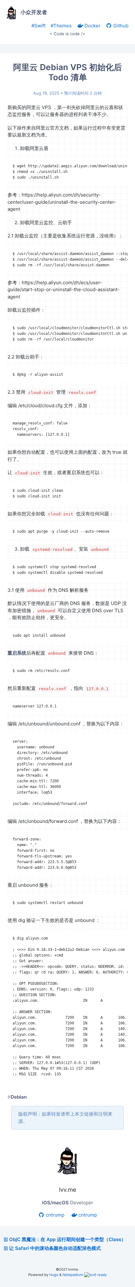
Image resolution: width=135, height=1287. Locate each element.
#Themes (61, 26)
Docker (91, 26)
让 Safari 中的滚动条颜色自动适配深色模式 (55, 1248)
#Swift (38, 26)
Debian (19, 1097)
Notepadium (72, 1275)
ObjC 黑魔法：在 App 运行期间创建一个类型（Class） (67, 1239)
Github (120, 26)
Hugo (53, 1275)
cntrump (54, 1215)
